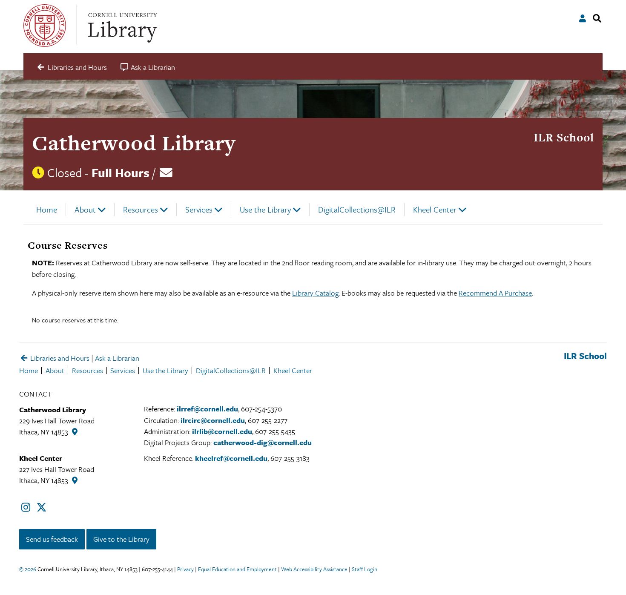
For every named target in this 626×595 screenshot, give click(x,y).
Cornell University (44, 25)
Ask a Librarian (117, 358)
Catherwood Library (133, 143)
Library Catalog (315, 292)
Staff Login (364, 569)
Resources (140, 209)
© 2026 (27, 569)
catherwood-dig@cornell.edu (262, 442)
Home (46, 209)
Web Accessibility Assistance (314, 569)
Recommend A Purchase (495, 292)
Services (198, 209)
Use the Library (265, 209)
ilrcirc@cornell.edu (213, 420)
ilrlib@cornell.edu (222, 431)
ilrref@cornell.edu (207, 408)
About (85, 209)
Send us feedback (52, 539)
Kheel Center (435, 209)
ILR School (564, 137)
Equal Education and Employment (237, 569)
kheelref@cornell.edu (231, 458)
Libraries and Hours (59, 358)
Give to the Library (121, 539)
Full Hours (120, 172)
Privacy (185, 569)
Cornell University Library (121, 25)
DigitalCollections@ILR (357, 209)
